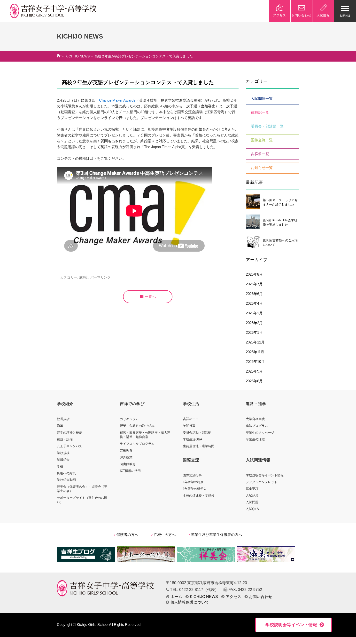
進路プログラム (257, 426)
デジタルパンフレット (261, 482)
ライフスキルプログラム (137, 444)
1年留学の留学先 (195, 489)
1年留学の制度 (193, 482)
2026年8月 (254, 274)
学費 (60, 466)
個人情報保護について (189, 602)
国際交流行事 (192, 475)
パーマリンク (100, 277)
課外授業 (126, 457)
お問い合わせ (260, 597)
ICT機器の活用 (130, 471)
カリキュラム (129, 419)
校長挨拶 (63, 419)
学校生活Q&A (192, 439)
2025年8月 (254, 381)
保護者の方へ (127, 535)
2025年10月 (255, 362)
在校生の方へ (165, 535)
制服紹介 (63, 460)
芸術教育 (126, 450)
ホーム (176, 597)
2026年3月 (254, 313)
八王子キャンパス (69, 446)
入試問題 (252, 502)
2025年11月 (255, 352)
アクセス (233, 597)
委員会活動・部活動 (197, 432)
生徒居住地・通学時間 (198, 446)
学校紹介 (65, 404)
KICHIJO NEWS (77, 56)
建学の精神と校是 (69, 432)
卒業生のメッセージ (260, 432)
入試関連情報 (258, 460)
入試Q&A (252, 509)
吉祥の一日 (191, 419)
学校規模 (63, 453)
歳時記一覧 (260, 112)
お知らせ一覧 (262, 168)
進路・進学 (256, 404)
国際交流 (191, 460)
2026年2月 (254, 323)
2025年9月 (254, 371)
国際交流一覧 (262, 140)
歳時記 (84, 277)
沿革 (60, 426)
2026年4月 (254, 303)
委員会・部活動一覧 (267, 126)
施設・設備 (65, 439)
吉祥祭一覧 (260, 154)
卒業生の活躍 (255, 439)
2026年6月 (254, 294)
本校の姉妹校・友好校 (198, 495)
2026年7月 (254, 284)
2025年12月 (255, 342)
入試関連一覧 (262, 99)
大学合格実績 (255, 419)
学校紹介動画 (66, 480)
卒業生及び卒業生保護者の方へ (216, 535)
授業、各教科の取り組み (137, 426)
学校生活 (191, 404)
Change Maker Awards (117, 100)
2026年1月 (254, 332)
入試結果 (252, 495)
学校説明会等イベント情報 (265, 475)
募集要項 (252, 489)
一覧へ (150, 297)
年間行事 (189, 426)
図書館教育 (128, 464)
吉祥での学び (132, 404)
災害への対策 (66, 473)
